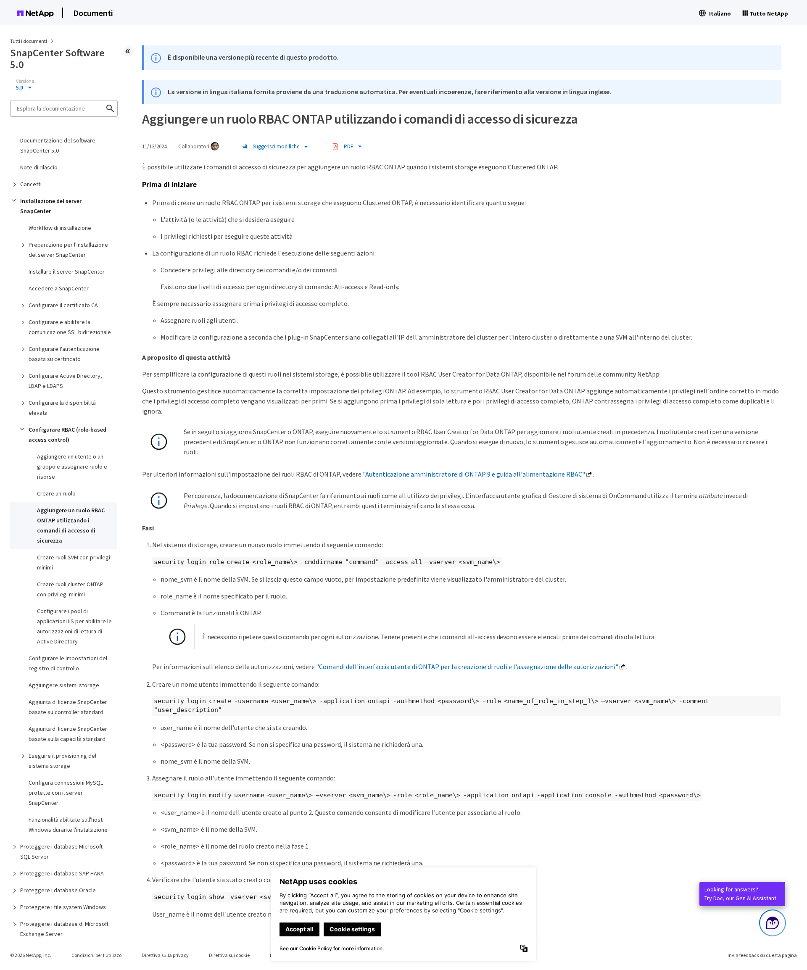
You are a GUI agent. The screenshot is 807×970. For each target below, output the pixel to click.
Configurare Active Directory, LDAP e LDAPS (65, 381)
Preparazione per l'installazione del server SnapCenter (68, 249)
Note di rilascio (39, 167)
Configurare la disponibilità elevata (62, 407)
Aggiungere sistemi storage (64, 685)
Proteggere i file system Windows (63, 907)
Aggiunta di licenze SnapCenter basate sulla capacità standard (68, 734)
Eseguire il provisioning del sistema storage (62, 761)
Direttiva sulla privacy (165, 955)
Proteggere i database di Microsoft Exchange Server (64, 929)
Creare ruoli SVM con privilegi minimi (73, 562)
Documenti (93, 13)
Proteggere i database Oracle (58, 890)
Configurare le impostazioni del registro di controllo (68, 663)
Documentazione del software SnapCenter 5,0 (57, 145)
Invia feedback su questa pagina (762, 955)
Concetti (31, 184)
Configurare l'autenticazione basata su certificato (64, 354)
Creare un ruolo (56, 493)
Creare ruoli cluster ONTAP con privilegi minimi (70, 589)
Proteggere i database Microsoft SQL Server (61, 851)
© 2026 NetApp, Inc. (30, 955)
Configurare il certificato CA (63, 305)
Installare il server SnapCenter (67, 271)
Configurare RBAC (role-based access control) (67, 434)
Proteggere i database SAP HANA (62, 873)
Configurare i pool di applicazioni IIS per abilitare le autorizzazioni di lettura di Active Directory (74, 626)
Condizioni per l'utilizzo (96, 955)
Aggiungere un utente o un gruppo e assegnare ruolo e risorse (72, 466)
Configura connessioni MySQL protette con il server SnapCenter (66, 793)
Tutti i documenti (28, 41)
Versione (25, 81)
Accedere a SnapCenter (59, 288)
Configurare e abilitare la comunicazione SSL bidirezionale (70, 327)
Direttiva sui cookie (229, 955)
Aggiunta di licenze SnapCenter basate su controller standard (68, 707)
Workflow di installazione (60, 228)
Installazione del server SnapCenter (51, 206)
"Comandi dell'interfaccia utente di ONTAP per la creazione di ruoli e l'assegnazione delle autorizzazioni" (467, 666)
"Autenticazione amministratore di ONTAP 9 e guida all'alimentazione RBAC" (474, 474)
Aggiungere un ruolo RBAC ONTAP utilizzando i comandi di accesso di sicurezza (71, 525)
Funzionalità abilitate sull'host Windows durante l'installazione (68, 824)
